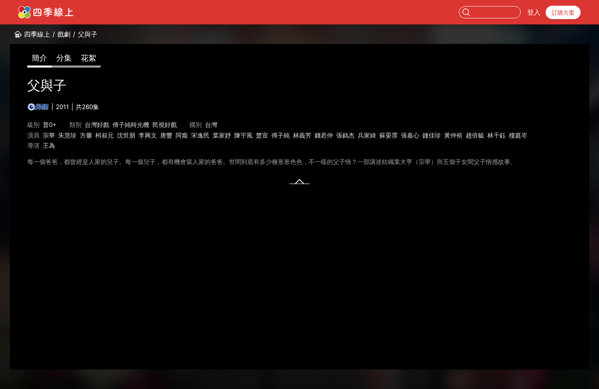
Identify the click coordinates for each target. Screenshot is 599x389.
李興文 (148, 135)
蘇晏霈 (388, 135)
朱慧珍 (67, 135)
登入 (533, 12)
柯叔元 (104, 135)
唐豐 (166, 135)
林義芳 (302, 135)
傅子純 (280, 135)
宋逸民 (200, 135)
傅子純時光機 (130, 125)
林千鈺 (496, 135)
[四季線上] (45, 12)
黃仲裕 (453, 135)
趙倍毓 (475, 135)
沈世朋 (126, 135)
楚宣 (262, 135)
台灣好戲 (97, 125)
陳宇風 (243, 135)
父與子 (87, 34)
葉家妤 (222, 135)
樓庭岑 (518, 135)
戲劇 (63, 34)
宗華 (49, 135)
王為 (49, 145)
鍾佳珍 (432, 135)
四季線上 (37, 34)
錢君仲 (324, 135)
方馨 (86, 135)
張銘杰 (345, 135)
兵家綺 (367, 135)
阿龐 (182, 135)
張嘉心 (410, 135)
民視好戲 (164, 125)
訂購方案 (563, 12)
